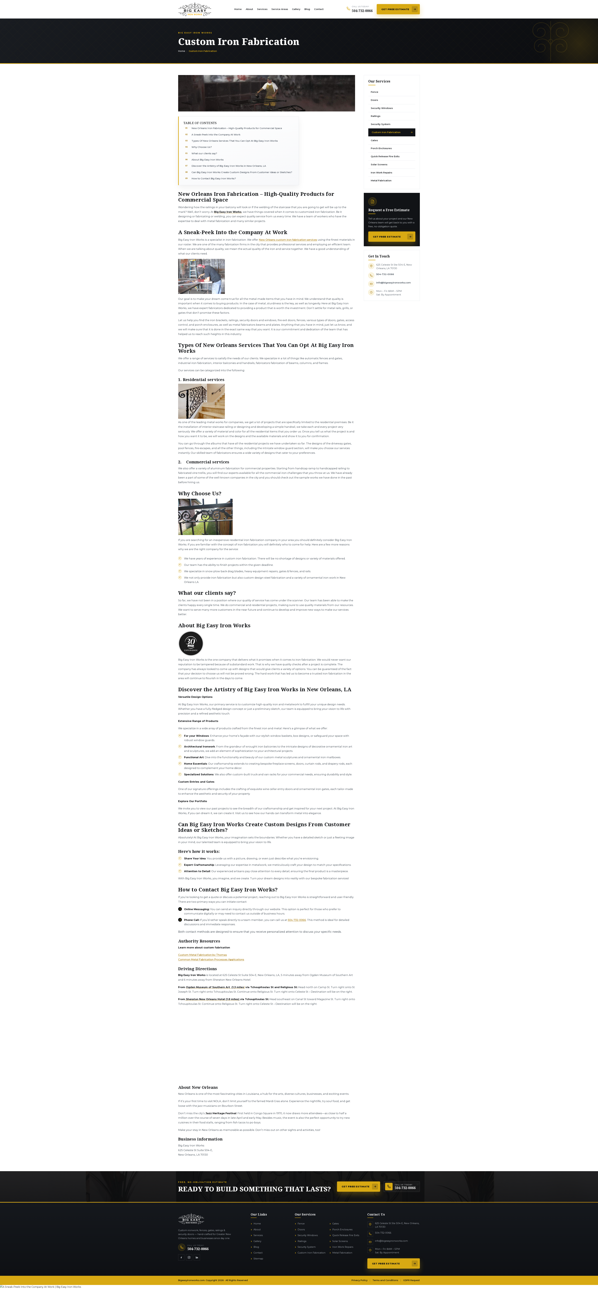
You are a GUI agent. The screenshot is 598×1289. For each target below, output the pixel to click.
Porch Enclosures (342, 1229)
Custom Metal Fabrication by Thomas (202, 954)
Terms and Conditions (385, 1280)
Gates (335, 1223)
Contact (319, 9)
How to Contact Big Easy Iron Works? (214, 178)
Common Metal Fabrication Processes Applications (211, 959)
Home (238, 9)
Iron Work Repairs (342, 1247)
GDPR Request (411, 1280)
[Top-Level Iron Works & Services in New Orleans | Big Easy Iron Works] (191, 1218)
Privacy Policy (359, 1280)
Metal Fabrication (342, 1252)
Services (262, 9)
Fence (301, 1223)
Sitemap (258, 1258)
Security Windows (308, 1235)
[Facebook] (181, 1257)
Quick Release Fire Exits (345, 1235)
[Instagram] (189, 1257)
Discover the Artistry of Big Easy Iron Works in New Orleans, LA (229, 166)
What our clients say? (204, 153)
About (249, 9)
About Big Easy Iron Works (208, 159)
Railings (302, 1241)
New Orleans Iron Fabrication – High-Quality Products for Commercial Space (237, 128)
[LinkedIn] (197, 1257)
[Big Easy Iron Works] (194, 9)
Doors (301, 1229)
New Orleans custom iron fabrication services (288, 239)
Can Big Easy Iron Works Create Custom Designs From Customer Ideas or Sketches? (242, 172)
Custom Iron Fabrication (311, 1252)
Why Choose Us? (202, 147)
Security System (307, 1247)
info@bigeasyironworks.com (393, 282)
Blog (307, 9)
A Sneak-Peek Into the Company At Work (216, 134)
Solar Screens (340, 1241)
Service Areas (279, 9)
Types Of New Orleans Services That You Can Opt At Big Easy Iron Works (235, 140)
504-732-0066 (385, 274)
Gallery (296, 9)
